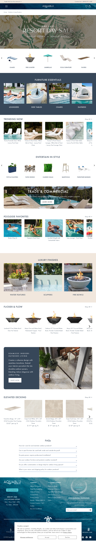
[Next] (89, 131)
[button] (1, 58)
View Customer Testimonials (79, 498)
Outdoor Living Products (15, 12)
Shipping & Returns (53, 489)
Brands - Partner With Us (37, 500)
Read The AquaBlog (36, 489)
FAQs (49, 500)
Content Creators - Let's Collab (37, 504)
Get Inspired (51, 494)
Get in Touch (12, 490)
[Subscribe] (90, 510)
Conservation (34, 494)
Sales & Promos (34, 492)
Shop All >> (88, 119)
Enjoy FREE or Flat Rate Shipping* (26, 1)
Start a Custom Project (54, 497)
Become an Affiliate (36, 509)
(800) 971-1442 (87, 1)
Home (5, 12)
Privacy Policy (67, 532)
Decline (67, 537)
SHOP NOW (14, 380)
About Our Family (35, 486)
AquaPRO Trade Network (55, 492)
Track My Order (52, 486)
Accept (47, 537)
